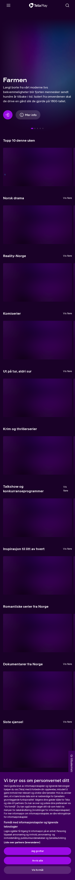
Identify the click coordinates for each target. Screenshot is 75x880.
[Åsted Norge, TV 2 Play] (37, 455)
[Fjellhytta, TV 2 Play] (37, 282)
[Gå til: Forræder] (37, 128)
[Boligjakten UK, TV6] (37, 575)
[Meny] (8, 5)
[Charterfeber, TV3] (37, 224)
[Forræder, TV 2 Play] (37, 167)
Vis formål (37, 870)
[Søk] (67, 5)
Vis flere (67, 198)
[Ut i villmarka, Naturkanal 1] (37, 748)
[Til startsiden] (38, 5)
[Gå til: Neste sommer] (40, 128)
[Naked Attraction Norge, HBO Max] (37, 633)
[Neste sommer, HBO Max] (37, 340)
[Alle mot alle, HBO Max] (37, 517)
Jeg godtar (37, 851)
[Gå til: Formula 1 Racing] (34, 128)
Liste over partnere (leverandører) (22, 842)
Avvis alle (37, 860)
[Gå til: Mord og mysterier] (42, 128)
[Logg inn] (7, 114)
